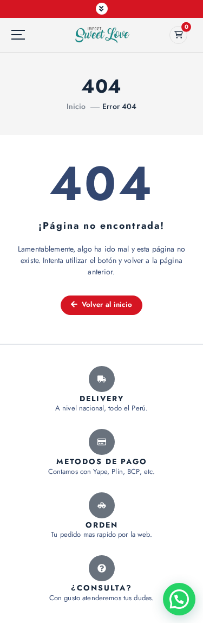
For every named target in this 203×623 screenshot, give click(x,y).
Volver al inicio (106, 304)
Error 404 (119, 106)
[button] (179, 599)
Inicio (76, 106)
